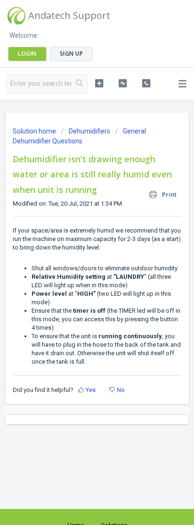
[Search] (79, 84)
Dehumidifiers (89, 131)
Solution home (35, 131)
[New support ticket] (99, 83)
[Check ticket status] (123, 83)
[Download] (79, 256)
